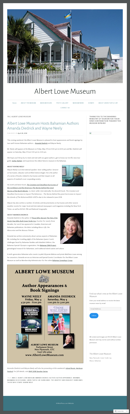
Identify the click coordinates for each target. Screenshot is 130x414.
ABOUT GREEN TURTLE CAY (108, 103)
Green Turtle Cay (33, 380)
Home (14, 103)
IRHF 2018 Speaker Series (38, 371)
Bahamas (76, 378)
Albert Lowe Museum (65, 91)
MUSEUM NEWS (78, 103)
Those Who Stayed (14, 382)
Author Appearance (64, 378)
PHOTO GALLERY (62, 103)
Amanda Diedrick (41, 143)
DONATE (91, 103)
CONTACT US (65, 108)
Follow (94, 315)
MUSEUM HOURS (46, 103)
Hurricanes (45, 380)
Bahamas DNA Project (48, 245)
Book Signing (21, 380)
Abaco (14, 378)
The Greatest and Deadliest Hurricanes (67, 380)
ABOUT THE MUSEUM (28, 103)
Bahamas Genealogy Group (62, 260)
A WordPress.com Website (65, 403)
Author (52, 378)
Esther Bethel (17, 161)
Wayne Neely (28, 382)
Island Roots (71, 368)
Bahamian (11, 380)
